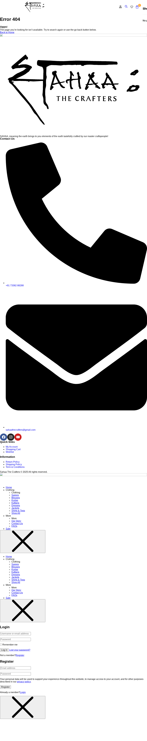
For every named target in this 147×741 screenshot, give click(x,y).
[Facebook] (3, 437)
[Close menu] (22, 541)
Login (23, 692)
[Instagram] (10, 437)
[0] (137, 6)
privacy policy (24, 681)
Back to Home (7, 32)
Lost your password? (19, 650)
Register (20, 655)
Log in (4, 650)
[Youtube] (18, 437)
